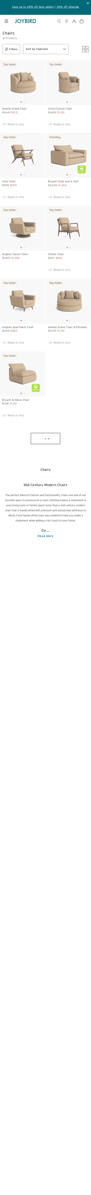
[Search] (59, 21)
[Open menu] (6, 21)
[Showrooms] (67, 21)
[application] (78, 1182)
